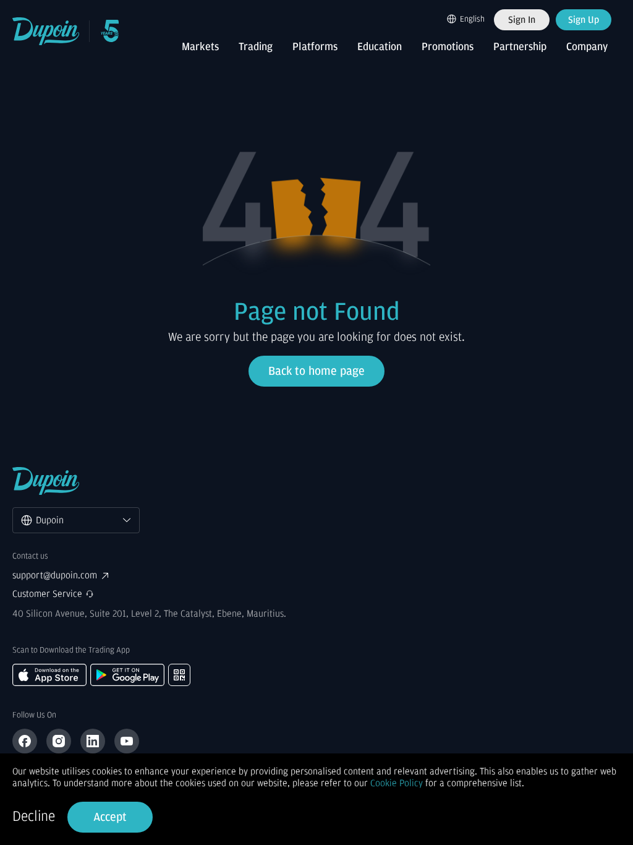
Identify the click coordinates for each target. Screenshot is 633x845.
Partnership (519, 47)
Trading (256, 47)
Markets (200, 47)
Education (379, 47)
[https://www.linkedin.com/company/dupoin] (92, 741)
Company (587, 47)
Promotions (448, 47)
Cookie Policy (396, 783)
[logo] (46, 31)
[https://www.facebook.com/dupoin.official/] (24, 741)
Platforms (315, 47)
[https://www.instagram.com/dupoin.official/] (58, 741)
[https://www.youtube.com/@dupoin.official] (126, 741)
